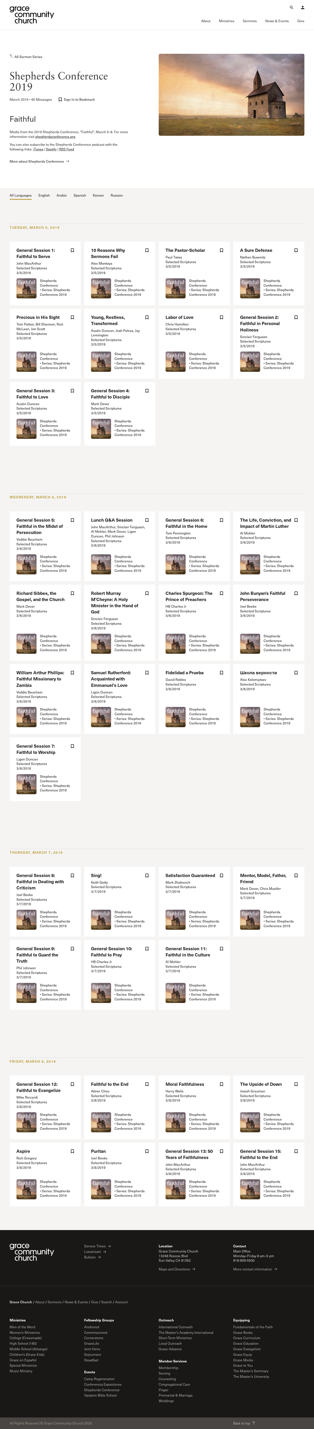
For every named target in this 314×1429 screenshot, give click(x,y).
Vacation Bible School (100, 1395)
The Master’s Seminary (250, 1371)
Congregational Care (174, 1384)
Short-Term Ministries (175, 1338)
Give (94, 1302)
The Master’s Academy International (186, 1332)
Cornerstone (93, 1338)
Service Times (95, 1246)
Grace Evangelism (247, 1349)
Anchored (91, 1327)
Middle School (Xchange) (28, 1349)
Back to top (241, 1423)
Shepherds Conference (102, 1390)
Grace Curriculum (246, 1338)
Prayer (164, 1390)
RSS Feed (66, 149)
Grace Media (243, 1360)
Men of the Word (22, 1327)
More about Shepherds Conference (37, 161)
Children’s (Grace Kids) (27, 1354)
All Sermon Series (28, 56)
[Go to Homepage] (32, 14)
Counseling (167, 1378)
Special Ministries (23, 1365)
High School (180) (23, 1343)
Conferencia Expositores (103, 1384)
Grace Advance (170, 1349)
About (39, 1302)
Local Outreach (170, 1343)
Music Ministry (21, 1371)
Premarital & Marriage (176, 1395)
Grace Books (243, 1332)
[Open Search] (291, 7)
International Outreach (176, 1327)
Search (106, 1302)
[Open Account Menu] (303, 7)
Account (121, 1302)
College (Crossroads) (25, 1338)
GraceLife (91, 1343)
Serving (164, 1373)
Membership (168, 1367)
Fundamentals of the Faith (253, 1327)
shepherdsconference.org (55, 136)
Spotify (51, 149)
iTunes (38, 149)
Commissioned (95, 1332)
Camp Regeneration (99, 1378)
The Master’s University (251, 1376)
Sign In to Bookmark (79, 99)
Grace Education (245, 1343)
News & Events (76, 1302)
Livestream (92, 1251)
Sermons (55, 1302)
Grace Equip (242, 1354)
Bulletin (90, 1257)
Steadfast (91, 1360)
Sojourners (92, 1354)
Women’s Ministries (25, 1332)
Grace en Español (23, 1360)
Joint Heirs (92, 1349)
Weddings (166, 1400)
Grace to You (243, 1365)
